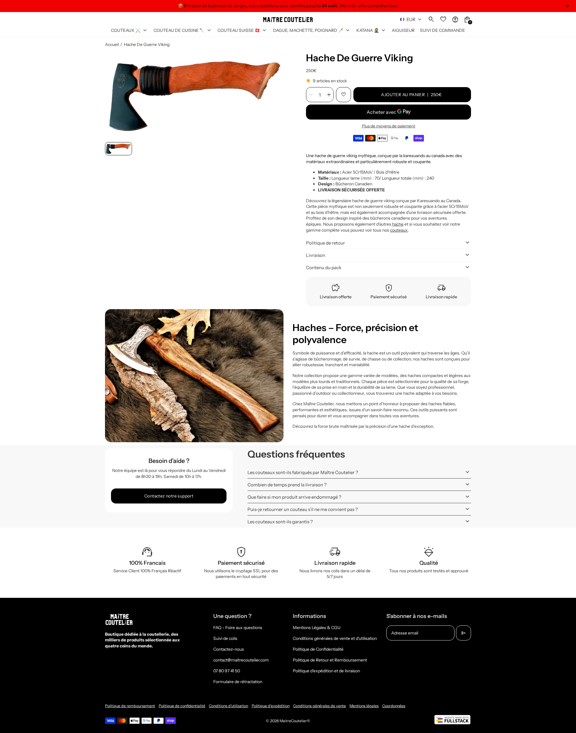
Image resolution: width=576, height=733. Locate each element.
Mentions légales (364, 706)
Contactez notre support (168, 496)
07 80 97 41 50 (226, 671)
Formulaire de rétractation (237, 681)
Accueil (112, 44)
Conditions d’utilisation (228, 706)
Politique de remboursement (130, 706)
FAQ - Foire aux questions (237, 627)
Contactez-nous (228, 649)
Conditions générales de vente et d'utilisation (335, 638)
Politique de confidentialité (182, 706)
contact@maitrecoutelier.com (241, 660)
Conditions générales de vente (319, 706)
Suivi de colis (225, 638)
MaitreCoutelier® (295, 721)
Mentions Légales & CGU (316, 627)
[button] (118, 148)
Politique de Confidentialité (318, 649)
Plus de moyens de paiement (388, 125)
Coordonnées (393, 706)
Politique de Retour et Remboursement (330, 660)
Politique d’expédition (271, 706)
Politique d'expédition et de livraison (326, 671)
